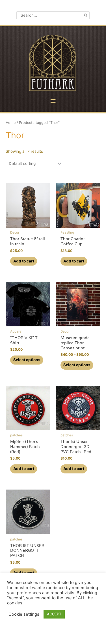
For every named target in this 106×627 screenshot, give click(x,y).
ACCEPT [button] (54, 614)
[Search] (86, 15)
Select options (26, 359)
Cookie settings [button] (23, 614)
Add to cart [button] (23, 261)
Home (11, 122)
